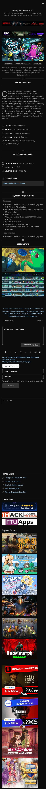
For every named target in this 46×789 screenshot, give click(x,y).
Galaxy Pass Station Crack (13, 309)
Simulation (27, 15)
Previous (9, 321)
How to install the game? (14, 485)
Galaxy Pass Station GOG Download (24, 311)
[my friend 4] (19, 521)
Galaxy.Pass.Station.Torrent (14, 183)
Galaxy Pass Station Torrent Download (23, 316)
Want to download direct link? (15, 492)
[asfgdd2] (20, 742)
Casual (7, 15)
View (19, 542)
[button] (43, 4)
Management (16, 15)
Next (39, 321)
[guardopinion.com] (19, 506)
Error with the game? (12, 488)
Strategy (37, 15)
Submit (11, 386)
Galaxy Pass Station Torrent (31, 313)
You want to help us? (12, 481)
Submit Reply (28, 345)
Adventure (36, 13)
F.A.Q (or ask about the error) (16, 478)
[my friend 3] (19, 514)
